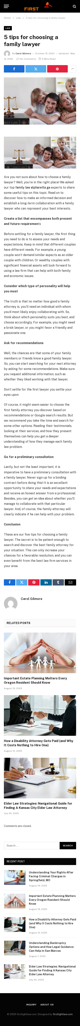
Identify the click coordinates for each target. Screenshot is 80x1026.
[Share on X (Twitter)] (35, 69)
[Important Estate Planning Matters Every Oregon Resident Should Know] (40, 653)
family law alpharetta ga (32, 187)
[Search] (74, 6)
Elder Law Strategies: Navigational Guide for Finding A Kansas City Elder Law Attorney (52, 970)
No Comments (28, 59)
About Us (47, 1004)
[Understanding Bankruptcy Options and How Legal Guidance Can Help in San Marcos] (14, 948)
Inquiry (31, 1004)
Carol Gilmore (23, 53)
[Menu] (6, 6)
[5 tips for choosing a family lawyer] (40, 101)
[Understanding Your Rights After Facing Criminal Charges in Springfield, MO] (14, 877)
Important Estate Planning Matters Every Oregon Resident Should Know (52, 899)
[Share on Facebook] (14, 69)
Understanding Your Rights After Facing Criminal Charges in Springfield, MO (51, 876)
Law (7, 28)
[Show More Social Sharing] (72, 69)
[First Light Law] (40, 6)
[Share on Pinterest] (57, 69)
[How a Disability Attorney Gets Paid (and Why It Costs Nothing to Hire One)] (40, 715)
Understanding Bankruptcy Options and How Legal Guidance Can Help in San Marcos (51, 946)
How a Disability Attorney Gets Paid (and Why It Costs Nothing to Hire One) (52, 923)
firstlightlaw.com (63, 1014)
